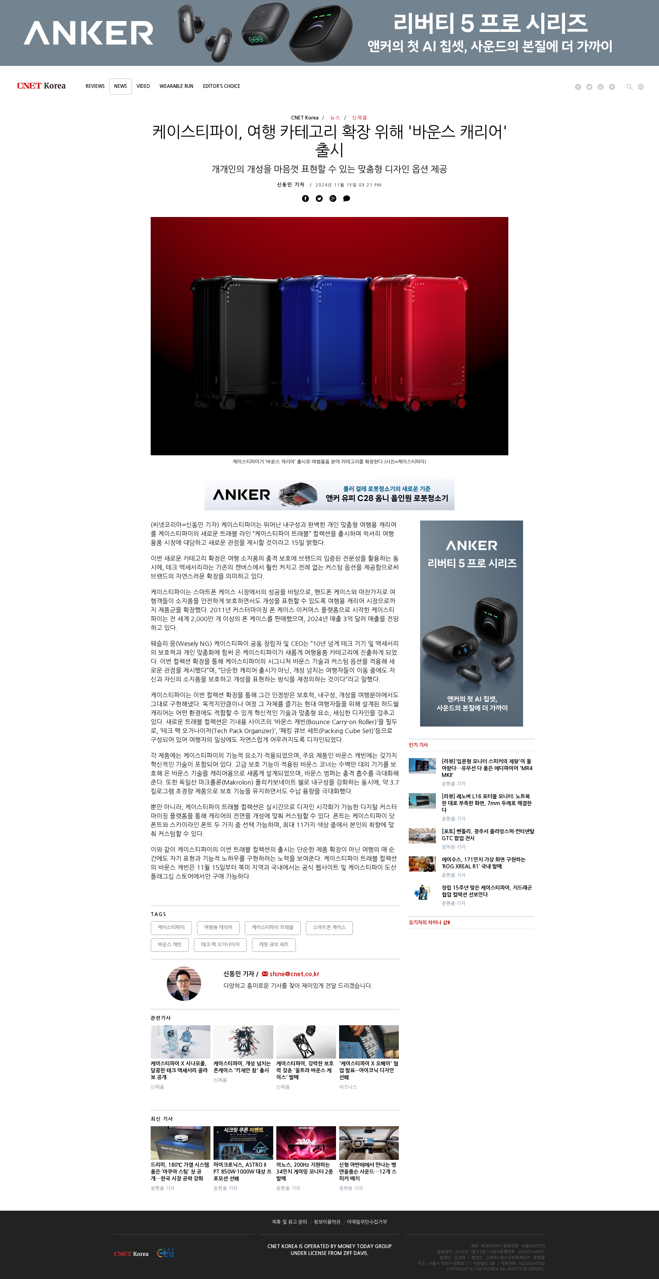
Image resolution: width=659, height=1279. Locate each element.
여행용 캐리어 (218, 927)
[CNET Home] (45, 87)
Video (143, 86)
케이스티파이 (171, 927)
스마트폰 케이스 (329, 927)
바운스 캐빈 (170, 944)
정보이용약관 (327, 1222)
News (120, 86)
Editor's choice (221, 86)
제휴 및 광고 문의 (289, 1222)
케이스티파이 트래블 (272, 927)
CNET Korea (305, 117)
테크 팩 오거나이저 (220, 944)
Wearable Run (176, 86)
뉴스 (335, 117)
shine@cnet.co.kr (294, 974)
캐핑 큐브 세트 (274, 944)
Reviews (95, 86)
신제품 (360, 117)
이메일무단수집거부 (367, 1222)
